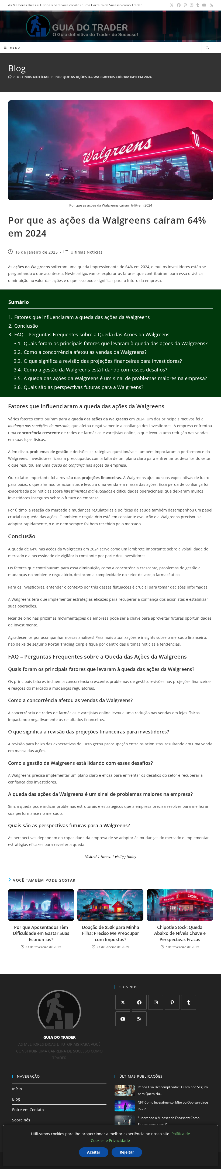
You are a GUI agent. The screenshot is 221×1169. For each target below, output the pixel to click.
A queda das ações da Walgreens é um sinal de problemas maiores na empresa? (110, 378)
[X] (122, 1002)
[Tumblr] (188, 1002)
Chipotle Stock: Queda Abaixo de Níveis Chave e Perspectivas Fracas (180, 933)
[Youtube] (122, 1018)
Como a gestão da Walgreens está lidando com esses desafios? (90, 369)
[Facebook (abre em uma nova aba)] (178, 5)
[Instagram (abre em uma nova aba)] (191, 5)
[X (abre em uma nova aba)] (171, 5)
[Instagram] (155, 1002)
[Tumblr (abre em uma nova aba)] (198, 5)
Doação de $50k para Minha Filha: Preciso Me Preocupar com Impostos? (110, 933)
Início (17, 1088)
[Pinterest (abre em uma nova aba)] (185, 5)
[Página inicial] (10, 76)
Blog (16, 1099)
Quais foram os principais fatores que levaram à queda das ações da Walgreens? (111, 343)
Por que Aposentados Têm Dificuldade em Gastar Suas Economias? (41, 933)
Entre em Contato (28, 1109)
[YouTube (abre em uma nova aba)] (204, 5)
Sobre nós (21, 1119)
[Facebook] (139, 1002)
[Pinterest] (172, 1002)
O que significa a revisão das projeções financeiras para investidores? (98, 361)
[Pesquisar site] (207, 48)
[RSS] (139, 1018)
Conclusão (23, 326)
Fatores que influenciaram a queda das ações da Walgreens (79, 317)
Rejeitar (127, 1152)
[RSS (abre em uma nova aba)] (210, 5)
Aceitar (93, 1152)
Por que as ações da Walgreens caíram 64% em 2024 (102, 76)
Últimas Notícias (87, 252)
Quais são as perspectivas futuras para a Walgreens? (78, 387)
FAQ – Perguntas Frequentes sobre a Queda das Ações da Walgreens (89, 334)
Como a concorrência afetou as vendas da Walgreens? (80, 352)
